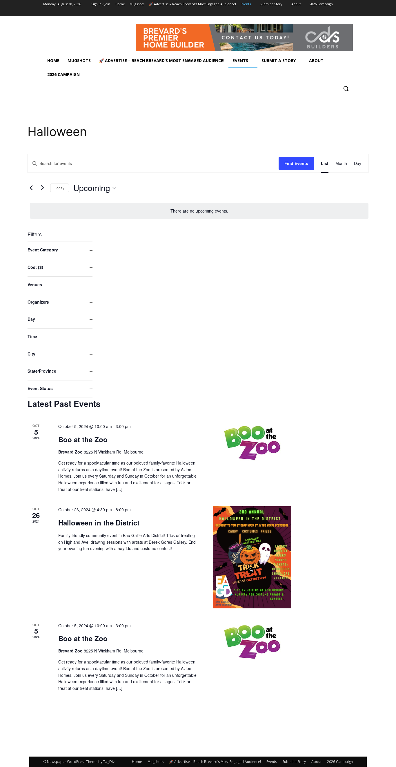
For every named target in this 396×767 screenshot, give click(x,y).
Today (59, 187)
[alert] (199, 211)
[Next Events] (42, 187)
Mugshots (156, 761)
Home (137, 761)
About (316, 761)
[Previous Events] (31, 187)
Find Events (296, 163)
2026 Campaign (340, 761)
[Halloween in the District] (252, 557)
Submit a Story (294, 761)
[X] (333, 12)
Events (271, 761)
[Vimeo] (341, 12)
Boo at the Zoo (83, 439)
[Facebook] (317, 12)
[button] (346, 88)
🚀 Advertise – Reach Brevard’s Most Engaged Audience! (215, 761)
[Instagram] (325, 12)
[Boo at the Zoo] (252, 443)
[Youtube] (349, 12)
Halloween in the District (98, 522)
